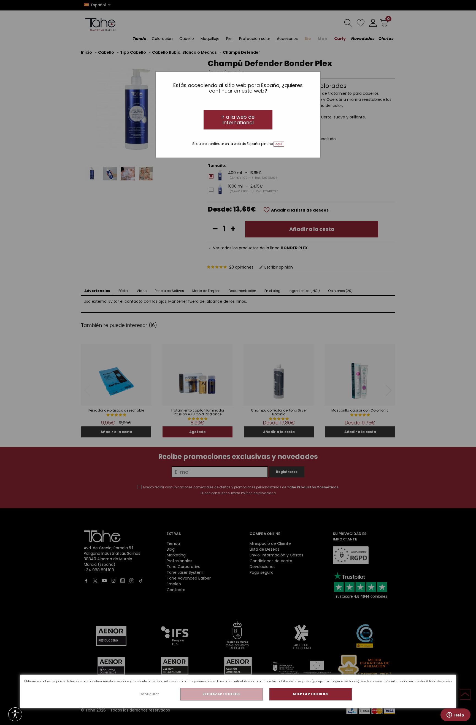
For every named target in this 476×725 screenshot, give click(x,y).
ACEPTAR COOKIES (311, 694)
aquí (278, 144)
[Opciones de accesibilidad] (15, 714)
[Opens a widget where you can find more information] (455, 715)
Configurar (149, 694)
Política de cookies (439, 681)
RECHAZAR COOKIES (221, 694)
